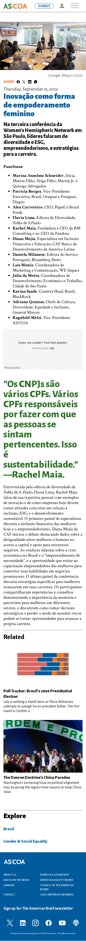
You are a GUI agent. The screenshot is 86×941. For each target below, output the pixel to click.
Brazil (8, 829)
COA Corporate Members (57, 894)
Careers (9, 885)
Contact (9, 894)
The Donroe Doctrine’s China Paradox (36, 777)
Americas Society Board (56, 880)
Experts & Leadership (54, 874)
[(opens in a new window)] (10, 922)
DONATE (44, 6)
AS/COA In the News (16, 880)
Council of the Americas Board (57, 887)
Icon (61, 6)
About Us (9, 874)
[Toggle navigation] (75, 6)
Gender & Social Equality (25, 841)
